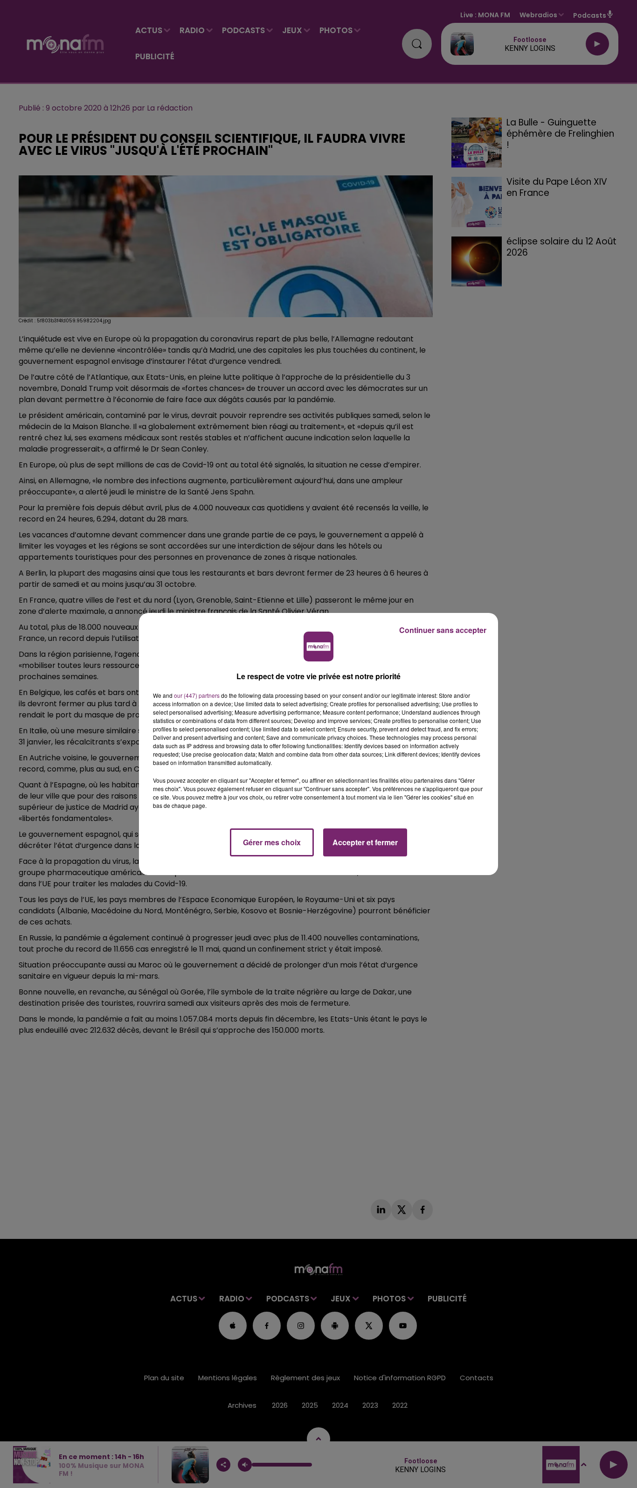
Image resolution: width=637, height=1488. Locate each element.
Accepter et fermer (365, 842)
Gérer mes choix (272, 842)
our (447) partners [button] (197, 695)
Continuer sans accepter (442, 630)
